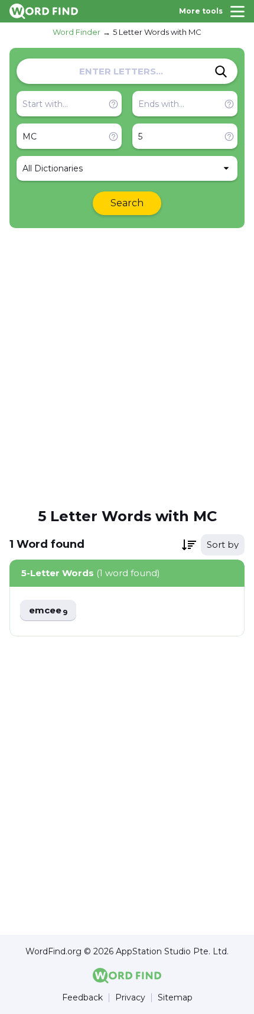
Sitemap (175, 997)
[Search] (221, 71)
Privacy (130, 997)
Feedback (82, 997)
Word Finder (76, 32)
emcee (48, 610)
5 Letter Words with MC (157, 32)
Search (127, 203)
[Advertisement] (127, 367)
